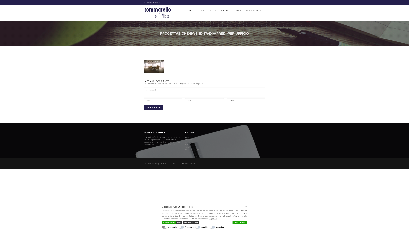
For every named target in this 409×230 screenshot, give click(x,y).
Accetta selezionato (169, 223)
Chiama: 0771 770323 (253, 11)
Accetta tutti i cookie (239, 223)
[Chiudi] (246, 206)
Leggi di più (213, 219)
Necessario (172, 227)
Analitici (204, 227)
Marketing (220, 227)
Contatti (237, 11)
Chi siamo (200, 11)
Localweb (154, 164)
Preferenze (189, 227)
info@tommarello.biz (153, 2)
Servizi (213, 11)
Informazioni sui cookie (191, 223)
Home (189, 11)
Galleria (224, 11)
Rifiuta (179, 223)
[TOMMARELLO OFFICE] (157, 13)
